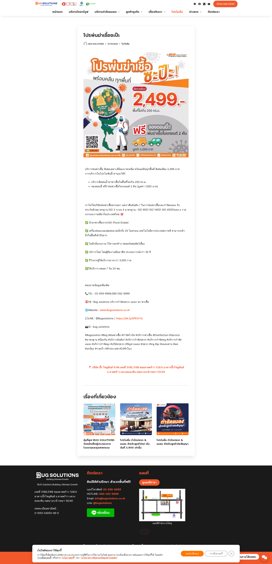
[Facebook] (199, 4)
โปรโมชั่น (177, 12)
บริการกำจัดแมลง (105, 12)
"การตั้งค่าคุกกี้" (44, 557)
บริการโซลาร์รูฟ (78, 12)
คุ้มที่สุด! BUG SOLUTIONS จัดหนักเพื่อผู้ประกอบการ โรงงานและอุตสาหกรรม (98, 444)
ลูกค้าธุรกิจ (132, 12)
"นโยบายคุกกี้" (68, 557)
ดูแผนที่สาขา (149, 482)
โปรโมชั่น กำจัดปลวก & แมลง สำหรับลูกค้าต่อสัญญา (172, 442)
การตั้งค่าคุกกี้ (216, 553)
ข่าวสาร (193, 12)
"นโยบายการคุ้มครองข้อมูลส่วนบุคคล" (99, 557)
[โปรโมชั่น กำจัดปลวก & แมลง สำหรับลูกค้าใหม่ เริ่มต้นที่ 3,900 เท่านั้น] (136, 419)
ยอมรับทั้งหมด (192, 553)
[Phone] (204, 4)
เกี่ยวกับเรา (155, 12)
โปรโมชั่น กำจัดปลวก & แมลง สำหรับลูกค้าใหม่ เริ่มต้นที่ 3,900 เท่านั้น (135, 444)
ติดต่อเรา (214, 12)
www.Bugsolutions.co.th (115, 310)
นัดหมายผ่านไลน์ (225, 4)
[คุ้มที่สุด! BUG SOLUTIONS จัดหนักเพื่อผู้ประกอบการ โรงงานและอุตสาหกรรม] (99, 419)
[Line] (195, 4)
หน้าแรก (57, 12)
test (144, 531)
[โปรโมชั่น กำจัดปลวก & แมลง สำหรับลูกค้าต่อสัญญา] (173, 419)
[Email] (209, 4)
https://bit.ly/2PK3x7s (129, 318)
